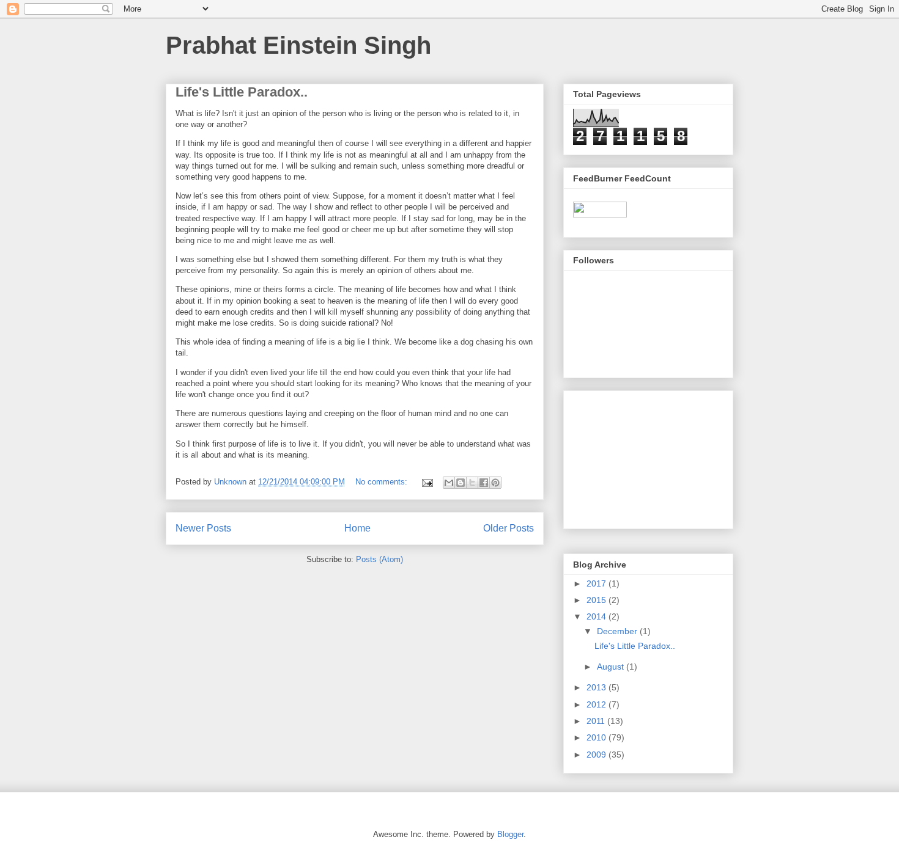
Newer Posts (203, 528)
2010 (597, 737)
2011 (596, 721)
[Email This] (449, 483)
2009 (597, 754)
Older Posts (508, 528)
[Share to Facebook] (484, 483)
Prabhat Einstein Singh (298, 45)
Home (357, 528)
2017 (597, 583)
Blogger (510, 834)
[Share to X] (472, 483)
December (618, 631)
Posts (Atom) (379, 559)
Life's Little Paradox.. (242, 92)
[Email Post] (426, 481)
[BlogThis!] (460, 483)
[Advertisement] (634, 456)
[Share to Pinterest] (495, 483)
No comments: (382, 481)
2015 (597, 600)
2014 (597, 616)
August (611, 666)
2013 (597, 687)
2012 (597, 704)
